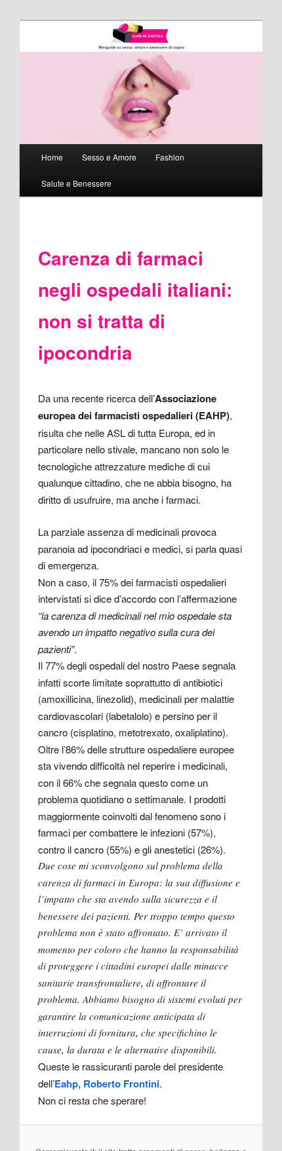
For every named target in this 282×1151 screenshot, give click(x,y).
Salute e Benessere (76, 183)
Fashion (169, 156)
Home (52, 156)
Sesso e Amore (109, 156)
